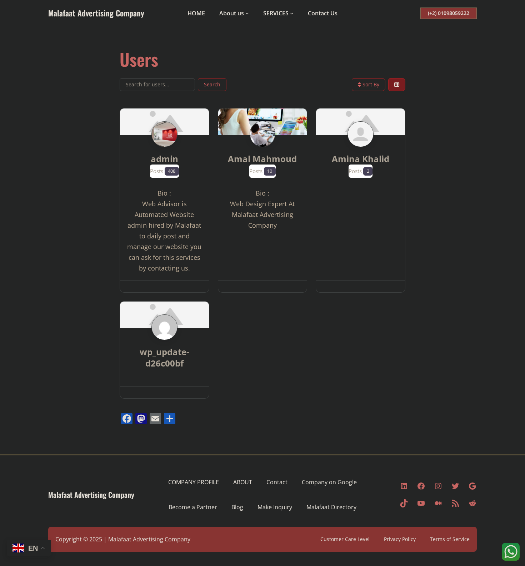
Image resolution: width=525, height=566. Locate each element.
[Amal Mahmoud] (263, 147)
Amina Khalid (360, 159)
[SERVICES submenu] (292, 13)
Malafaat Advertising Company (96, 13)
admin (164, 159)
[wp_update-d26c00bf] (164, 341)
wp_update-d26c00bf (164, 357)
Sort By (370, 84)
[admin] (164, 147)
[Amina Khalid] (361, 147)
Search (212, 84)
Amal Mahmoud (262, 159)
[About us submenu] (247, 13)
